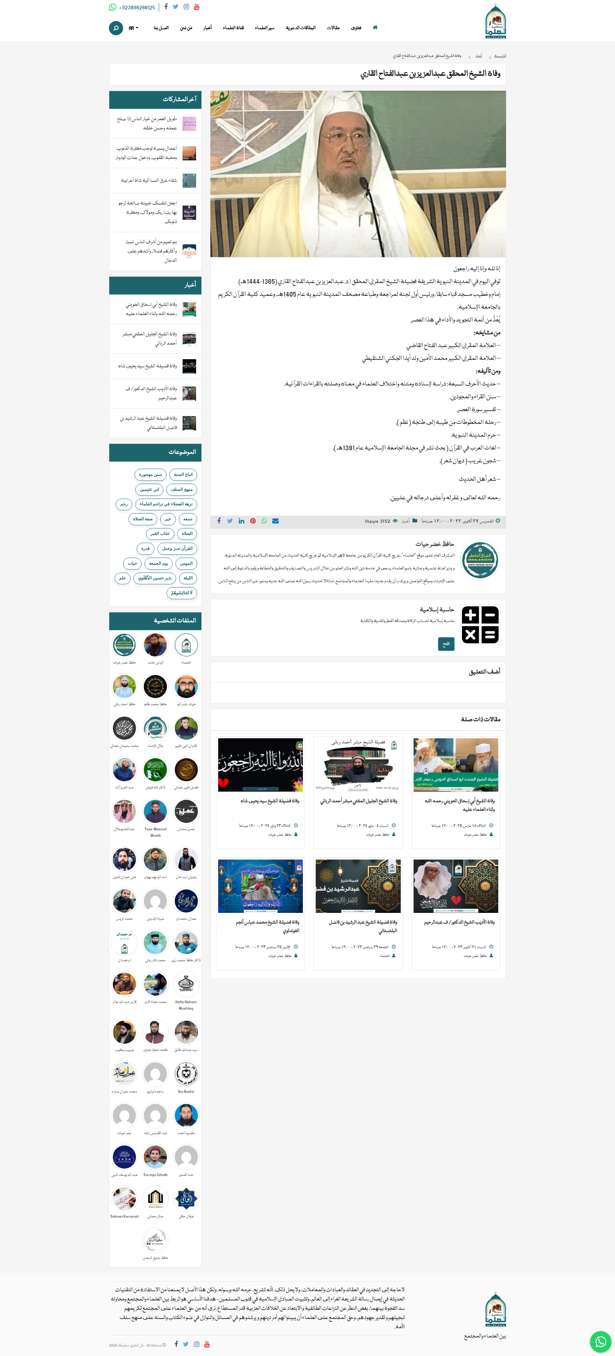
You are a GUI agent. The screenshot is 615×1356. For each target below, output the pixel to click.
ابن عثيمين (149, 489)
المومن (186, 563)
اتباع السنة (183, 474)
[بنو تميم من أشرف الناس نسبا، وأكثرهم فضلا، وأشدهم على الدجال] (189, 252)
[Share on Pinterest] (253, 522)
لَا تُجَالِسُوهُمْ (182, 592)
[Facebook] (166, 8)
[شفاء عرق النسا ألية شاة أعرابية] (189, 181)
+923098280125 (136, 8)
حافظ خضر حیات (435, 544)
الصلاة (187, 533)
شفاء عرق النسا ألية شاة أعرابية (149, 181)
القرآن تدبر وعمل (177, 548)
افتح (446, 644)
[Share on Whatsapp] (264, 522)
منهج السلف (182, 489)
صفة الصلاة (143, 518)
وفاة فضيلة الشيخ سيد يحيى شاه (270, 801)
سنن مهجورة (150, 474)
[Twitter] (176, 8)
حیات (132, 563)
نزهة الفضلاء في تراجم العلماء (166, 503)
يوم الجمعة (158, 563)
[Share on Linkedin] (241, 522)
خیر (168, 518)
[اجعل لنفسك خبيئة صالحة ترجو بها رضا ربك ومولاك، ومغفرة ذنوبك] (189, 213)
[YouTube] (196, 8)
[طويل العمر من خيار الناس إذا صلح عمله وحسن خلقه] (189, 124)
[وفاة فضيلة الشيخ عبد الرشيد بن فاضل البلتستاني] (358, 886)
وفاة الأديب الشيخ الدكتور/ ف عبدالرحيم (459, 922)
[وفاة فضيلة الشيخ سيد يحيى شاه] (260, 765)
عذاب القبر (160, 533)
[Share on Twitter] (230, 522)
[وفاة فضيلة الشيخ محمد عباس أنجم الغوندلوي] (260, 886)
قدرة (145, 548)
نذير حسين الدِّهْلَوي (155, 577)
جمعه (188, 518)
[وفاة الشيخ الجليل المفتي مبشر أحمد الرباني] (358, 765)
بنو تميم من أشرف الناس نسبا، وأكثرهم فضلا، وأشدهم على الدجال (151, 251)
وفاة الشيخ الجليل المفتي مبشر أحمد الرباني (358, 801)
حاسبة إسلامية (437, 610)
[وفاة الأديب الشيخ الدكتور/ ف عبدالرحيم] (456, 886)
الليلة (188, 577)
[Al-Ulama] (495, 21)
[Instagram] (186, 8)
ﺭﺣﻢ (124, 503)
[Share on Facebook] (219, 522)
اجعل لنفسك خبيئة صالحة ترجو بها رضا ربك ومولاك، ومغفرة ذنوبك (148, 213)
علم (122, 577)
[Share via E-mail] (275, 522)
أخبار (405, 521)
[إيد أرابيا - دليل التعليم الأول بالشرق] (495, 1309)
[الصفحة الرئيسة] (375, 28)
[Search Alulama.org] (116, 28)
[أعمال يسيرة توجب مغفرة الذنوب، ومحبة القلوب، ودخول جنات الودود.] (189, 153)
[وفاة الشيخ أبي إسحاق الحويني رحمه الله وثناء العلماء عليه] (456, 765)
